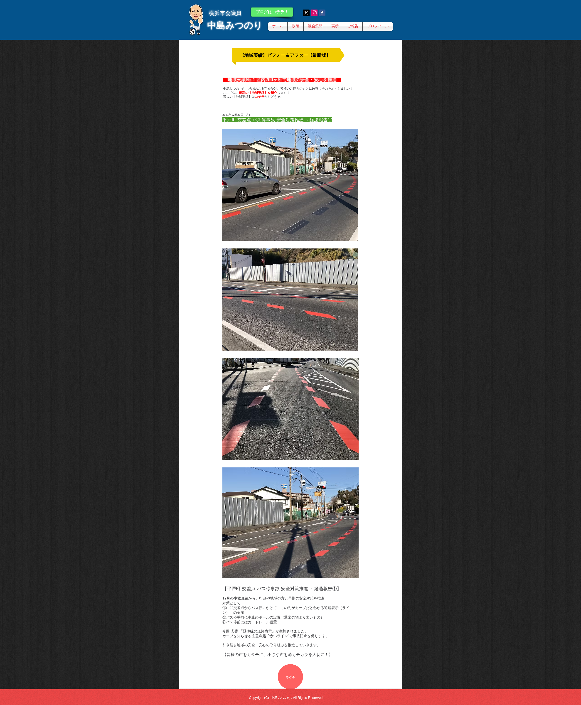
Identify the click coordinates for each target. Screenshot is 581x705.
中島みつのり (235, 25)
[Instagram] (314, 13)
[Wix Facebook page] (322, 13)
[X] (306, 13)
